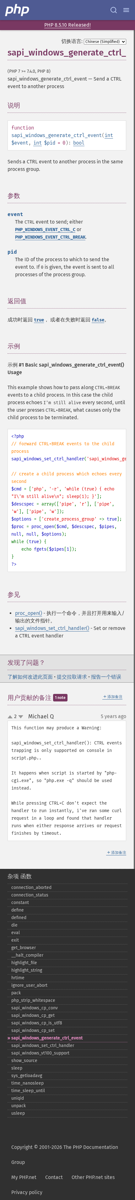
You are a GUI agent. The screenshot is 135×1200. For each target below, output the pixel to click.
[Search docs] (113, 10)
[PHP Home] (17, 10)
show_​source (24, 1060)
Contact (54, 1177)
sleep (16, 1068)
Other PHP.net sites (93, 1177)
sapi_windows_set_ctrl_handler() (52, 628)
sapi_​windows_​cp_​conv (34, 1008)
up (11, 717)
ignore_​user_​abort (29, 985)
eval (15, 932)
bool (78, 143)
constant (20, 902)
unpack (18, 1105)
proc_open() (28, 613)
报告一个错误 (106, 677)
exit (15, 940)
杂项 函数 (20, 876)
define (17, 910)
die (14, 925)
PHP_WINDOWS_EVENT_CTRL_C (45, 229)
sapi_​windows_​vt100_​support (40, 1053)
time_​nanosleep (27, 1083)
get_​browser (23, 947)
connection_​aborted (31, 887)
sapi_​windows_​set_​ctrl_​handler (42, 1045)
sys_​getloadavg (26, 1075)
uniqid (17, 1098)
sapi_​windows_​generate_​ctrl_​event (47, 1038)
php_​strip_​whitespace (33, 1000)
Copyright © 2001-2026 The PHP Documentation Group (64, 1154)
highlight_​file (24, 962)
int (109, 135)
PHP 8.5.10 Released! (67, 25)
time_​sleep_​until (28, 1090)
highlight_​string (26, 970)
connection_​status (29, 895)
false (98, 320)
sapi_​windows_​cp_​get (33, 1015)
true (39, 320)
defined (18, 917)
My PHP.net (23, 1177)
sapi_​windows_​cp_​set (33, 1030)
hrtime (17, 978)
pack (16, 993)
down (20, 716)
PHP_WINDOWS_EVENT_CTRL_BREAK (50, 237)
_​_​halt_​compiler (27, 955)
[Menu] (126, 10)
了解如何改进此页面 (30, 677)
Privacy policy (26, 1192)
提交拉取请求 (72, 677)
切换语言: (72, 41)
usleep (18, 1113)
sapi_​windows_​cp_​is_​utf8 (36, 1023)
